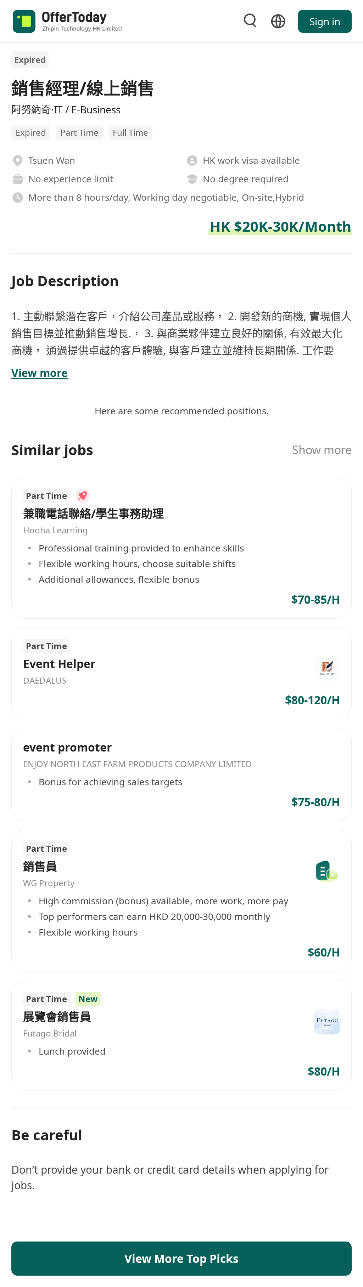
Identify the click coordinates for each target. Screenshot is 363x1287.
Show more (322, 449)
